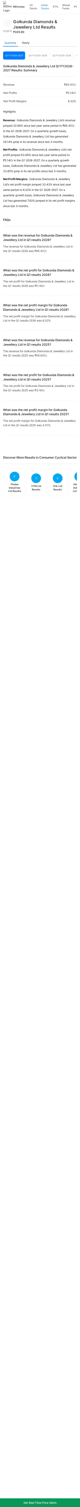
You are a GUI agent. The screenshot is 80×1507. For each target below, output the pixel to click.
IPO (76, 6)
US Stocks (33, 7)
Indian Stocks (45, 7)
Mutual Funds (66, 7)
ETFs (55, 6)
